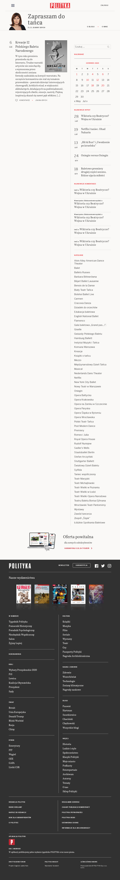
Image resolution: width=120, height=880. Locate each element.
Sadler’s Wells (81, 448)
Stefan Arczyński (83, 456)
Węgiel (12, 754)
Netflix (77, 377)
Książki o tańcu (82, 355)
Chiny (12, 729)
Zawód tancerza (83, 513)
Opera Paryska (82, 408)
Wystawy (79, 509)
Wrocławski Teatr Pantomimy (90, 505)
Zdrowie (67, 672)
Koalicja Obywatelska (20, 682)
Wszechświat (69, 676)
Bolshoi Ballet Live (84, 294)
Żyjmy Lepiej (15, 643)
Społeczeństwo (70, 752)
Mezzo (77, 360)
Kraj (11, 664)
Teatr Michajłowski (84, 483)
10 (87, 80)
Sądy (11, 691)
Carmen (78, 298)
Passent (67, 706)
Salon (11, 638)
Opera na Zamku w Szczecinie (90, 404)
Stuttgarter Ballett (84, 461)
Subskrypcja (82, 565)
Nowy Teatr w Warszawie (87, 386)
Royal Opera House (84, 439)
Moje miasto (69, 761)
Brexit (12, 707)
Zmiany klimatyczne (73, 685)
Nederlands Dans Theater (88, 373)
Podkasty (67, 765)
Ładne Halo (24, 866)
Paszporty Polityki (72, 651)
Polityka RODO (68, 818)
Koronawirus (15, 654)
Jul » (85, 101)
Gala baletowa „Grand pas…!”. (90, 325)
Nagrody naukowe (72, 689)
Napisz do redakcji (17, 812)
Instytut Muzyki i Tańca (86, 342)
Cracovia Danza (82, 303)
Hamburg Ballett (83, 338)
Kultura (66, 616)
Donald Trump (16, 716)
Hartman (67, 710)
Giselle (78, 329)
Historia (67, 744)
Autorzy (67, 778)
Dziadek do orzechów (85, 307)
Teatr (65, 643)
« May (77, 101)
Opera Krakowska (84, 399)
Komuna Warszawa (84, 347)
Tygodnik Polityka (18, 621)
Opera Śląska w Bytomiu (87, 412)
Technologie (69, 681)
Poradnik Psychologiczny (22, 630)
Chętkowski (69, 723)
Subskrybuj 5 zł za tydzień (76, 548)
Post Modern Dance (84, 426)
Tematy (66, 782)
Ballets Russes (82, 272)
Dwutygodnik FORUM (17, 862)
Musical (78, 368)
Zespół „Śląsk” (82, 518)
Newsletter (64, 565)
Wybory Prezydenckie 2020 (23, 669)
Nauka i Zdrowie (70, 667)
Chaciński (68, 719)
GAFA (12, 763)
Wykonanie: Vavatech (52, 866)
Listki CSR (14, 767)
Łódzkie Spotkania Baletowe (89, 522)
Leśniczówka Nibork (89, 862)
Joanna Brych (41, 100)
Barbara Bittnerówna (85, 276)
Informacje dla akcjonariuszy (76, 828)
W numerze (14, 616)
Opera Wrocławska (84, 417)
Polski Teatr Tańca (84, 421)
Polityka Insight (51, 862)
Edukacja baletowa (84, 311)
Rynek (11, 740)
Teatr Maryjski (82, 478)
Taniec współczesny (85, 474)
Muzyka (67, 626)
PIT (10, 750)
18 (92, 85)
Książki (66, 621)
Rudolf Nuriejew (82, 443)
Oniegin (78, 390)
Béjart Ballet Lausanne (86, 281)
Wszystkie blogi (71, 727)
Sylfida (78, 469)
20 (102, 85)
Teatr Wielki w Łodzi (85, 491)
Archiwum (68, 774)
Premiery (79, 430)
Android (17, 849)
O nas (65, 787)
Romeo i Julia (81, 434)
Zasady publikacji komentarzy (76, 807)
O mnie (105, 27)
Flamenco (79, 320)
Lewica (12, 678)
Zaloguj (104, 5)
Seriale (66, 634)
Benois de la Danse (84, 285)
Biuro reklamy (15, 807)
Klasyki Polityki (71, 757)
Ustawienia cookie (70, 823)
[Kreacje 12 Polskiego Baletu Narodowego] (56, 56)
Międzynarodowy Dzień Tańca (90, 364)
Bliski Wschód (16, 720)
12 (97, 80)
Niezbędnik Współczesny (21, 634)
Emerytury (14, 745)
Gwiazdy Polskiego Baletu (88, 333)
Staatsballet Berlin (84, 452)
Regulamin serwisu (70, 802)
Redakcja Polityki (17, 802)
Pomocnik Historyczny (20, 626)
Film (65, 630)
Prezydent (14, 687)
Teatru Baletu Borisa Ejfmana (90, 500)
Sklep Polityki (70, 791)
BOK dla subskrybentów (20, 818)
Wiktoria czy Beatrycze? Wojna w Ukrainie (91, 191)
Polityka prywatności (72, 812)
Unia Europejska (17, 712)
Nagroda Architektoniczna (76, 656)
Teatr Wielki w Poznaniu (87, 487)
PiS (10, 674)
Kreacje (78, 351)
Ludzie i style (69, 748)
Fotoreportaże (70, 769)
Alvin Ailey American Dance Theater (89, 262)
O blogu (91, 27)
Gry (64, 647)
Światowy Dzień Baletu (86, 465)
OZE (11, 758)
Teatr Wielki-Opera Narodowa (90, 496)
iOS (10, 849)
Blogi (65, 701)
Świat (11, 702)
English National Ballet (86, 316)
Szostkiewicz (69, 714)
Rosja (11, 725)
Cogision (17, 866)
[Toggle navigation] (13, 5)
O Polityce (13, 823)
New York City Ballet (85, 382)
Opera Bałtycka (82, 395)
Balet (77, 268)
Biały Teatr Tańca (83, 289)
